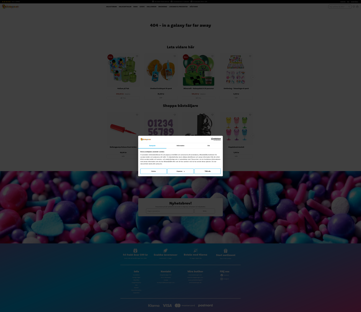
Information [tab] (180, 145)
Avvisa (153, 171)
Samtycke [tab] (152, 145)
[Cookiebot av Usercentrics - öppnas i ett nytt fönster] (212, 139)
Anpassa (179, 171)
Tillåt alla (207, 171)
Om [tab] (208, 145)
